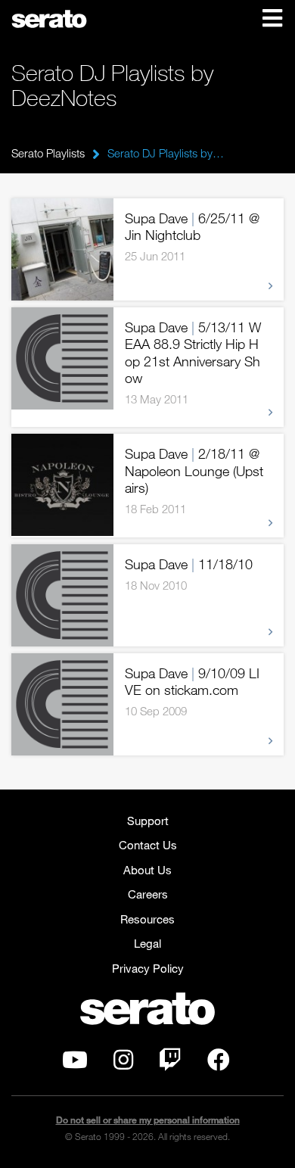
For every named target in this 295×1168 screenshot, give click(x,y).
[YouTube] (75, 1063)
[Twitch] (170, 1063)
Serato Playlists (48, 153)
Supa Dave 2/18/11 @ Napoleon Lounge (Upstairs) (194, 470)
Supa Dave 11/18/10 (189, 564)
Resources (147, 919)
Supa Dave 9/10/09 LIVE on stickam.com (192, 682)
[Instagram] (123, 1063)
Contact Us (148, 845)
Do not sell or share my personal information (148, 1120)
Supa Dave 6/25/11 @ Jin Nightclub (192, 227)
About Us (147, 870)
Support (148, 820)
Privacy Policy (148, 968)
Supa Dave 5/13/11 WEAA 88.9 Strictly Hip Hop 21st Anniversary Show (193, 353)
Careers (148, 894)
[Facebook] (218, 1063)
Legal (147, 943)
